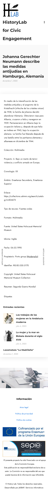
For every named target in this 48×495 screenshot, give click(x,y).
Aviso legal (24, 407)
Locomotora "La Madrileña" (18, 350)
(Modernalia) (32, 256)
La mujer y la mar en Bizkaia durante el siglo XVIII (29, 336)
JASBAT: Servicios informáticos (31, 487)
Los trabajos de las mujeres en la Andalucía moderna (29, 318)
